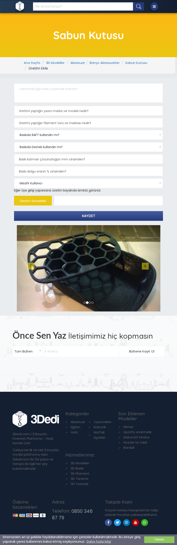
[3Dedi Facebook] (108, 522)
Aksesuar (77, 62)
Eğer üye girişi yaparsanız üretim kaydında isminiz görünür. (57, 190)
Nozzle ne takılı (135, 442)
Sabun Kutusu (136, 62)
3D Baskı (77, 468)
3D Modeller (55, 62)
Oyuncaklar (102, 422)
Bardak (128, 447)
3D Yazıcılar (79, 484)
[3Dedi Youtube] (135, 522)
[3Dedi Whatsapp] (144, 522)
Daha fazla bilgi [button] (99, 541)
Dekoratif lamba (136, 437)
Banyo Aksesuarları (104, 62)
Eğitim (75, 427)
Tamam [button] (159, 539)
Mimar (128, 427)
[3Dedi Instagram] (126, 522)
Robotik (100, 427)
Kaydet (88, 216)
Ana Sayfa (32, 62)
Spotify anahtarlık (137, 432)
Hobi (74, 432)
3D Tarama (79, 478)
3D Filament (80, 473)
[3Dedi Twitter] (117, 522)
